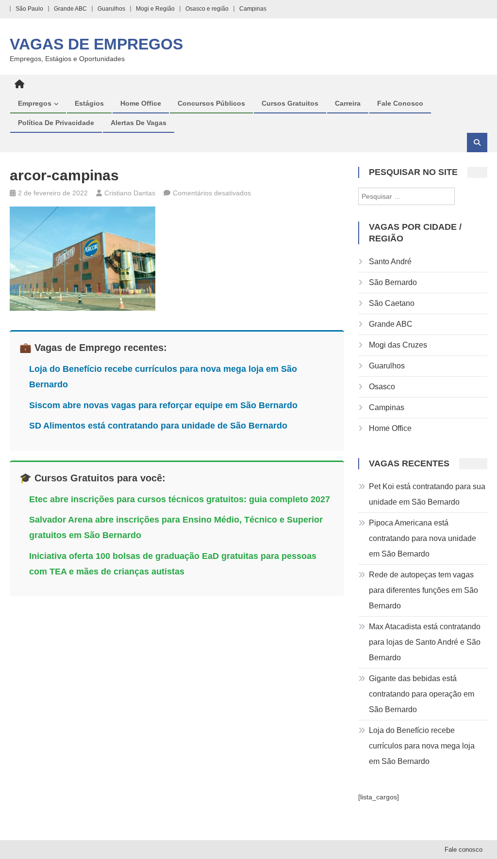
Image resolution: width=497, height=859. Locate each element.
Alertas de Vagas (138, 123)
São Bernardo (393, 282)
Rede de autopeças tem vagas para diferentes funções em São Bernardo (423, 590)
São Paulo (29, 8)
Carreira (348, 103)
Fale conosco (400, 103)
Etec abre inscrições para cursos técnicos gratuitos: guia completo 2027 (179, 499)
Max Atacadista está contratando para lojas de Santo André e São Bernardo (424, 642)
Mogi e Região (155, 8)
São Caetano (391, 303)
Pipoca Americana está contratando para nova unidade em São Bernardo (422, 538)
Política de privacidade (56, 123)
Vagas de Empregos (96, 44)
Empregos (34, 103)
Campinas (252, 8)
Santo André (390, 261)
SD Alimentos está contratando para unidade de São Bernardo (158, 425)
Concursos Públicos (211, 103)
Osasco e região (207, 8)
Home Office (140, 103)
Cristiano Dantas (129, 193)
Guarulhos (111, 8)
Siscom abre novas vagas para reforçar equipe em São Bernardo (163, 405)
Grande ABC (70, 8)
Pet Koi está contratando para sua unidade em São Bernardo (427, 494)
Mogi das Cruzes (398, 345)
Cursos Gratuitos (290, 103)
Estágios (89, 103)
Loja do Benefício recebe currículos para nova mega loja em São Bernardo (422, 745)
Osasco (382, 386)
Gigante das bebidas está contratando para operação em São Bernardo (421, 694)
